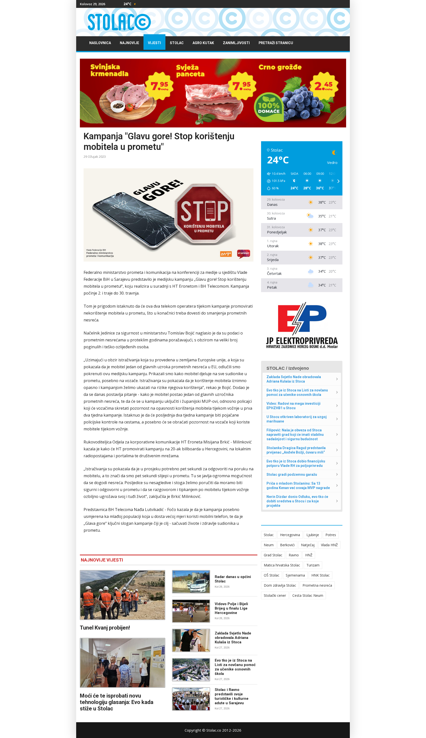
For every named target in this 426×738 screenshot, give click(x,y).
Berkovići (287, 545)
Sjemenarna (295, 575)
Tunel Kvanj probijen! (105, 628)
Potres (330, 534)
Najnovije (129, 43)
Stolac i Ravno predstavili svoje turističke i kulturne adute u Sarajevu (231, 696)
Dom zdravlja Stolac (280, 585)
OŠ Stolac (271, 575)
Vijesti (154, 43)
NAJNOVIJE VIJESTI (102, 559)
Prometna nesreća (317, 585)
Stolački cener (275, 595)
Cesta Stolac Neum (307, 595)
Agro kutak (203, 43)
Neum (269, 545)
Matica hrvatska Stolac (282, 565)
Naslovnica (100, 43)
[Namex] (213, 93)
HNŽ (308, 555)
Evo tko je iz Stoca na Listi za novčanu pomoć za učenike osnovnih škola (235, 667)
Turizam (313, 565)
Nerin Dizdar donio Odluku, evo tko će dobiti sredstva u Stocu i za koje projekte (297, 501)
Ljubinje (312, 534)
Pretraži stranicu (276, 43)
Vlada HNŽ (329, 545)
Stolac (177, 43)
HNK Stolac (320, 575)
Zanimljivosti (236, 43)
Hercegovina (290, 534)
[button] (274, 181)
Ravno (294, 555)
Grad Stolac (273, 555)
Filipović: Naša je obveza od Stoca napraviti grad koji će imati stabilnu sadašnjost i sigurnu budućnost (295, 434)
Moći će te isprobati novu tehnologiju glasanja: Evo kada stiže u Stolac (116, 702)
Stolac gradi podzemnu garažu (291, 474)
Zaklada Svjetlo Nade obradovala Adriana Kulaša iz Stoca (233, 637)
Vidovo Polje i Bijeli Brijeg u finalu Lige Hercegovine (231, 608)
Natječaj (308, 545)
